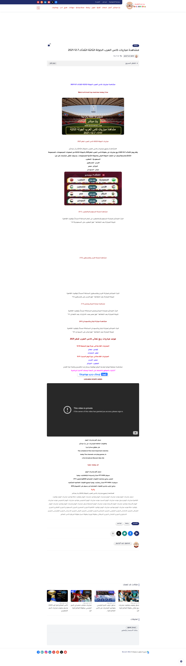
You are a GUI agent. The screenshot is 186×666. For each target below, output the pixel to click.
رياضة (88, 8)
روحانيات (55, 8)
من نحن (104, 2)
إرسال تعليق (131, 627)
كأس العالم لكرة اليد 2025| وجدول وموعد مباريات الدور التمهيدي (58, 608)
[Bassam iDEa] (136, 6)
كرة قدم (119, 523)
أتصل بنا (97, 2)
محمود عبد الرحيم (129, 56)
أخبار (110, 8)
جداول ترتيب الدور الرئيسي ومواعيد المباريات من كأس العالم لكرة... (105, 608)
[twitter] (52, 2)
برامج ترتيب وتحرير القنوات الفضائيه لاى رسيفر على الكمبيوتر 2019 (93, 486)
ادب (61, 8)
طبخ (65, 8)
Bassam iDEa (126, 652)
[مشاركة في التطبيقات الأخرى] (113, 533)
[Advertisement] (93, 29)
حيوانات (71, 8)
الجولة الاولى (103, 156)
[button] (130, 533)
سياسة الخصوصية (114, 2)
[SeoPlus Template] (148, 652)
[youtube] (49, 2)
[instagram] (46, 652)
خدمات (104, 8)
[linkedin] (45, 2)
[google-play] (42, 652)
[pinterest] (38, 2)
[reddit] (41, 2)
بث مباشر (116, 8)
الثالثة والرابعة (125, 156)
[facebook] (56, 2)
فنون (93, 8)
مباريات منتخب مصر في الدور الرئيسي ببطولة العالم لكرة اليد (81, 608)
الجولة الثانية (92, 156)
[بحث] (38, 7)
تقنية (98, 8)
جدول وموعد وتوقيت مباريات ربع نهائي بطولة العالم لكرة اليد (129, 608)
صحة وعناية (80, 8)
